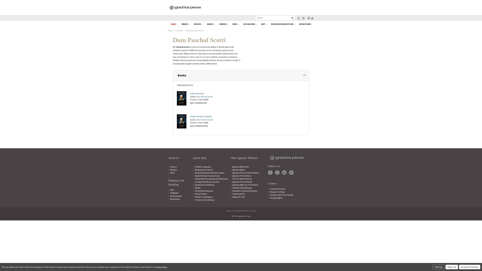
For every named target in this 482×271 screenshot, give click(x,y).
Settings (438, 267)
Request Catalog (277, 192)
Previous (475, 263)
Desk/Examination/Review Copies (210, 173)
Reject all (452, 267)
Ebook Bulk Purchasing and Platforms (211, 179)
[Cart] (309, 18)
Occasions (249, 24)
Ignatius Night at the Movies (245, 185)
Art (263, 24)
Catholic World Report (242, 188)
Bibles (185, 24)
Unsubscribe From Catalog (281, 195)
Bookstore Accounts (204, 170)
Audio (210, 24)
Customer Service (277, 189)
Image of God (238, 197)
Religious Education (282, 24)
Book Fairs (305, 24)
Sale (173, 24)
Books (197, 24)
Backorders (175, 199)
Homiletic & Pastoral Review (244, 191)
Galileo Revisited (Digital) (201, 116)
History (173, 167)
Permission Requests (204, 191)
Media (197, 188)
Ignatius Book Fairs (240, 167)
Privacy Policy (201, 194)
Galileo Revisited (197, 93)
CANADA (174, 193)
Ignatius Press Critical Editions (245, 173)
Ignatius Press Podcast (242, 182)
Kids (234, 24)
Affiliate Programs (203, 167)
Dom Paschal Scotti (205, 96)
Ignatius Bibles (238, 170)
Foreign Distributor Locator (207, 182)
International (176, 196)
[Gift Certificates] (303, 18)
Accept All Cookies (469, 267)
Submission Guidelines (205, 185)
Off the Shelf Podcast (242, 179)
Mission (173, 170)
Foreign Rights (276, 198)
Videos (223, 24)
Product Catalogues (204, 197)
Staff (172, 173)
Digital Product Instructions (207, 176)
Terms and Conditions (204, 200)
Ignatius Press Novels (241, 176)
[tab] (241, 75)
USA (172, 190)
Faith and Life (238, 194)
